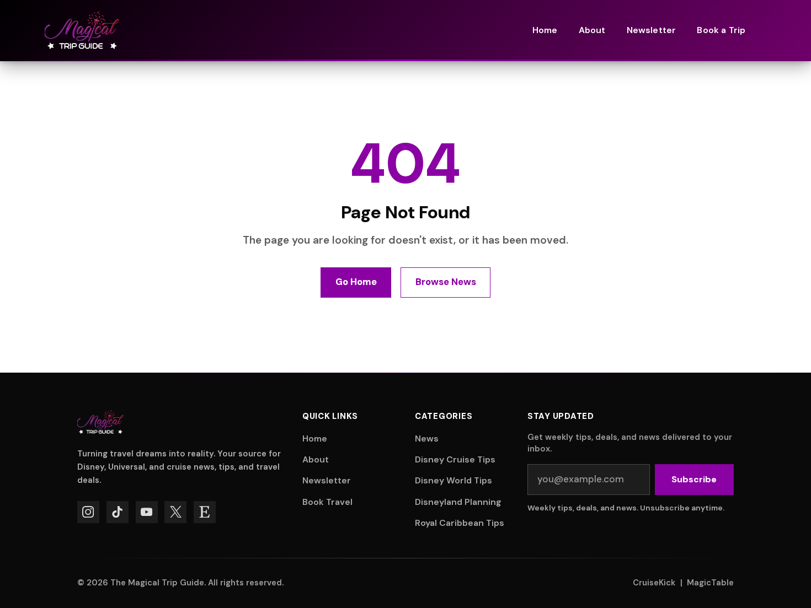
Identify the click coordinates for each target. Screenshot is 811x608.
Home (314, 438)
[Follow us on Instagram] (88, 512)
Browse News (445, 282)
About (315, 459)
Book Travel (327, 502)
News (427, 438)
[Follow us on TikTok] (117, 512)
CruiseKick (654, 582)
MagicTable (710, 582)
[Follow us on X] (175, 512)
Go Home (356, 282)
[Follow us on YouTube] (147, 512)
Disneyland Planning (458, 502)
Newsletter (326, 480)
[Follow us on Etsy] (205, 512)
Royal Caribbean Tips (459, 523)
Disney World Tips (453, 480)
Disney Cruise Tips (455, 459)
